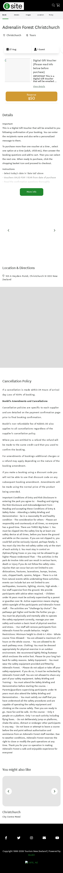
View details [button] (39, 86)
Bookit (31, 854)
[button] (18, 49)
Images (28, 15)
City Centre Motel (11, 816)
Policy (51, 15)
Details (16, 15)
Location (40, 15)
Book (4, 15)
